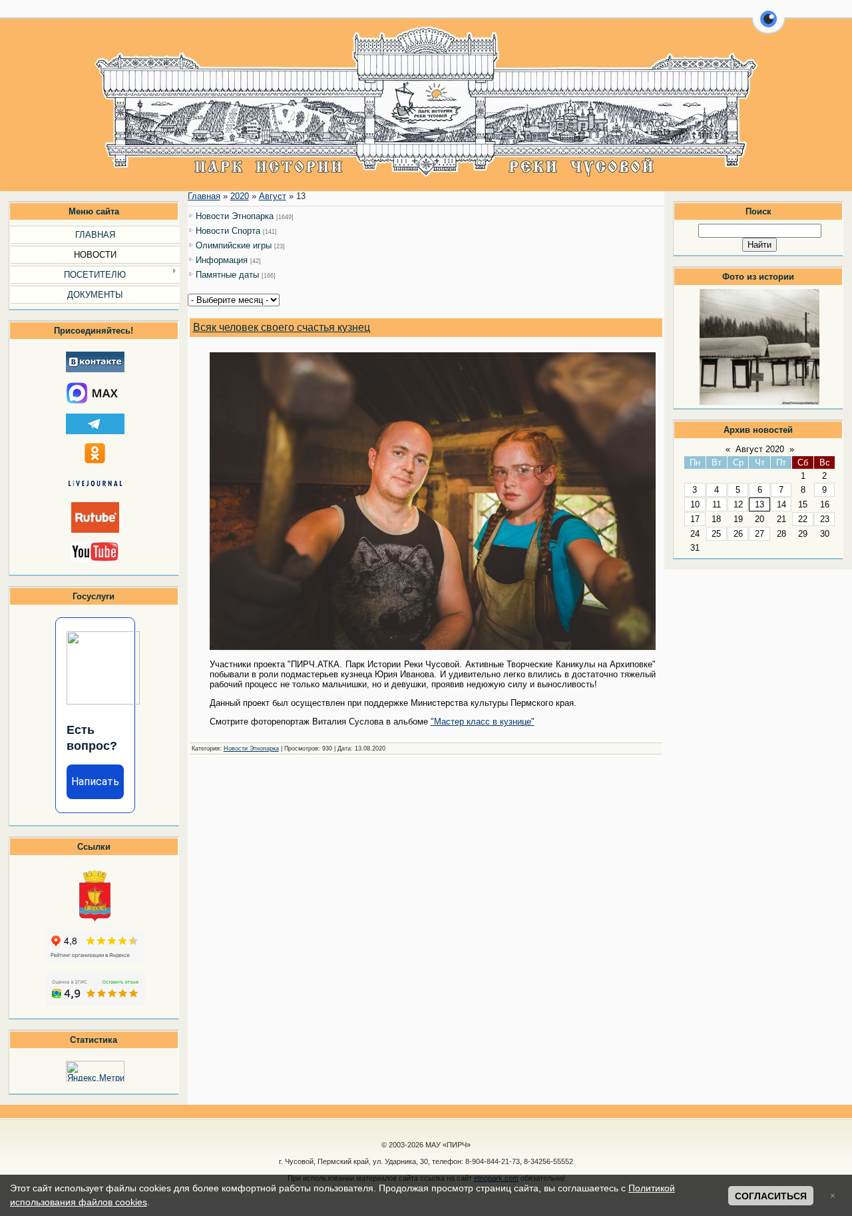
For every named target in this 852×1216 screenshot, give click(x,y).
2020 (239, 196)
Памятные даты (227, 275)
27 (759, 534)
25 (716, 534)
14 (781, 504)
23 (824, 519)
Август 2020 (760, 449)
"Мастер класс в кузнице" (482, 722)
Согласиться (771, 1196)
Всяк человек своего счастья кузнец (281, 327)
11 (716, 504)
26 (738, 534)
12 (738, 504)
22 (802, 519)
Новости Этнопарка (235, 216)
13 (759, 504)
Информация (222, 260)
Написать (95, 781)
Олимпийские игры (234, 245)
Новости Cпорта (228, 231)
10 (695, 504)
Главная (204, 196)
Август (272, 196)
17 (695, 519)
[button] (768, 26)
